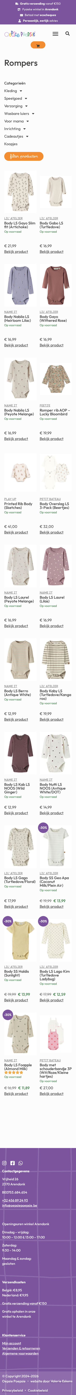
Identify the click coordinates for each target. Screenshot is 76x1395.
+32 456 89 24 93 (15, 1200)
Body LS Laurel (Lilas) (52, 599)
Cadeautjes (13, 136)
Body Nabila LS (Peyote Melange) (19, 412)
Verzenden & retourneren (21, 1348)
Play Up (10, 500)
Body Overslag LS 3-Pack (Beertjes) (54, 505)
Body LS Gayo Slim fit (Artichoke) (19, 225)
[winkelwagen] (38, 44)
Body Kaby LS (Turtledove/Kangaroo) (55, 694)
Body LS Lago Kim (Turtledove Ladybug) (55, 975)
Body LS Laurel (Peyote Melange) (19, 599)
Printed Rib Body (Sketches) (18, 505)
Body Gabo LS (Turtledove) (51, 225)
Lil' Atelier (13, 219)
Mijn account (11, 1343)
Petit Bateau (50, 500)
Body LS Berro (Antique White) (17, 692)
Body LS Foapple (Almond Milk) (18, 1066)
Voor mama (14, 121)
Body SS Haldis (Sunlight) (16, 973)
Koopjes (11, 143)
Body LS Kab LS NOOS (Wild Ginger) (17, 788)
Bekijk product (16, 251)
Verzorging (13, 105)
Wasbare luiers (16, 113)
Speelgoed (13, 98)
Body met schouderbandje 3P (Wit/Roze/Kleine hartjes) (56, 1070)
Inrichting (12, 128)
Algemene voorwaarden (20, 1353)
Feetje (45, 406)
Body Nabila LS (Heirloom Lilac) (17, 318)
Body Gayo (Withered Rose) (53, 318)
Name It (10, 313)
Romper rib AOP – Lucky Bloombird (55, 412)
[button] (23, 156)
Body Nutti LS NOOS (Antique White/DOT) (53, 788)
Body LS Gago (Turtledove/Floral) (19, 879)
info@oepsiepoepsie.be (19, 1205)
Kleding (10, 90)
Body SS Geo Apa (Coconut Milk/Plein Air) (54, 881)
